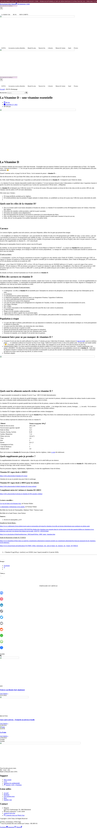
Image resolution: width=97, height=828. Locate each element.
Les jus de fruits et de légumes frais (10, 503)
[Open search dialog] (1, 656)
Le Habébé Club (5, 14)
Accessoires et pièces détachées (16, 48)
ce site (53, 452)
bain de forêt (81, 341)
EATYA (3, 48)
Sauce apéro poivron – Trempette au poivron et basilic (17, 720)
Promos (76, 48)
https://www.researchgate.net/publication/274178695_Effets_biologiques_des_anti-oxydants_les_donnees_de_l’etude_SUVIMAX (39, 546)
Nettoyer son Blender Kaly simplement (12, 690)
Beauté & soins (32, 48)
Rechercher (3, 93)
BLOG (15, 14)
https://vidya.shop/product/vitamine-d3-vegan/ (13, 476)
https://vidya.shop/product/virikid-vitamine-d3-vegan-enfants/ (18, 486)
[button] (2, 654)
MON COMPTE (23, 14)
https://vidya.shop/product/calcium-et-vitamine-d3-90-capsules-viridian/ (21, 494)
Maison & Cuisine (60, 48)
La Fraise (3, 732)
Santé (69, 48)
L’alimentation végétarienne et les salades (12, 507)
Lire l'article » (4, 693)
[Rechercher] (1, 8)
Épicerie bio (42, 48)
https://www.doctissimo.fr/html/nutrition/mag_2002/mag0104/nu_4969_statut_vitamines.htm (27, 534)
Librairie (50, 48)
